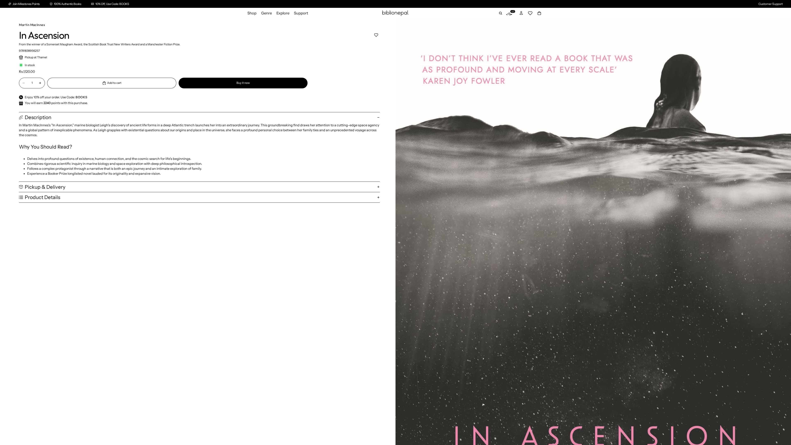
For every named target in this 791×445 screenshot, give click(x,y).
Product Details (42, 197)
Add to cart (114, 83)
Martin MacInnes (32, 25)
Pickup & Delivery (45, 187)
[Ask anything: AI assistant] (511, 13)
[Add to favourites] (376, 35)
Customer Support (770, 3)
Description (38, 117)
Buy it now (243, 83)
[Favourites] (530, 13)
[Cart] (539, 13)
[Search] (500, 13)
